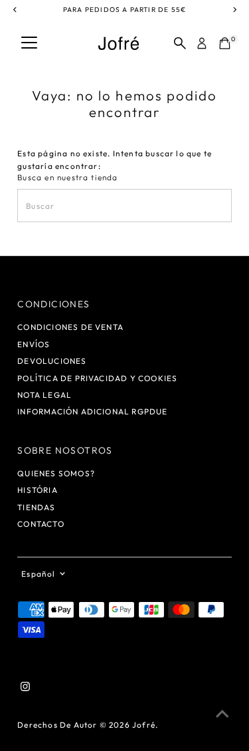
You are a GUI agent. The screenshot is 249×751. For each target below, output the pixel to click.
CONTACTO (40, 524)
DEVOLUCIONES (51, 361)
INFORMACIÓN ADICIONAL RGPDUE (92, 411)
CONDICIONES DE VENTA (70, 327)
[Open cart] (225, 43)
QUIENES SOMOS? (56, 473)
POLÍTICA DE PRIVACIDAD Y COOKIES (97, 378)
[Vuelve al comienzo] (222, 714)
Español (38, 574)
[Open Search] (180, 43)
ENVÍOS (33, 344)
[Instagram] (25, 688)
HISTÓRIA (37, 490)
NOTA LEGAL (44, 395)
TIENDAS (36, 507)
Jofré (143, 725)
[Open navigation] (29, 43)
